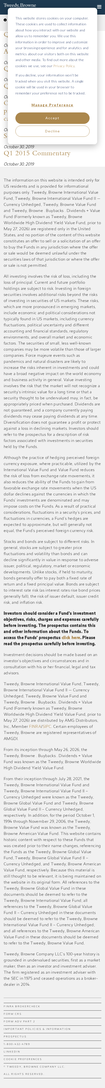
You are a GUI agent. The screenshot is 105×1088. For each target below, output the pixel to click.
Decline (52, 131)
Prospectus (15, 1037)
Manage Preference (53, 105)
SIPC (47, 727)
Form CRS (13, 1014)
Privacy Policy (63, 66)
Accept (52, 118)
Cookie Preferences (23, 1059)
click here (71, 638)
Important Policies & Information (37, 1029)
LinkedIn (12, 1052)
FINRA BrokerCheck (22, 1007)
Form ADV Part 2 (19, 1022)
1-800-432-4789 (17, 1044)
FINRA (35, 727)
